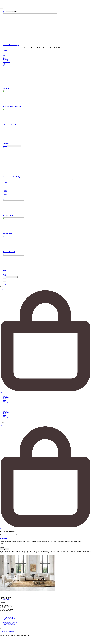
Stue (4, 55)
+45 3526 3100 (5, 599)
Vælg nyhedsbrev (4, 545)
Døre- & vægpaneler (7, 65)
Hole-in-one (6, 88)
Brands (4, 400)
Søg (1, 286)
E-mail (1, 543)
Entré (4, 63)
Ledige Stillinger (6, 619)
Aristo (4, 270)
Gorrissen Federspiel (9, 252)
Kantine (4, 192)
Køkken (4, 58)
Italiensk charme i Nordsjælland (12, 106)
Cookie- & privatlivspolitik (9, 618)
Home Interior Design (11, 45)
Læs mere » (5, 50)
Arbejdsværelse (6, 62)
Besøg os (5, 405)
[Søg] (16, 534)
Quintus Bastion (7, 143)
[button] (45, 288)
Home (4, 395)
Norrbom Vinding (8, 215)
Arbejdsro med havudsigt (10, 125)
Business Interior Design (12, 177)
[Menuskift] (1, 8)
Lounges (5, 190)
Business (5, 396)
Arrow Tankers (7, 233)
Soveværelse (6, 60)
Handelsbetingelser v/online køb (10, 616)
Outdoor (5, 194)
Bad (4, 64)
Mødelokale (5, 189)
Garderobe (5, 59)
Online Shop (6, 397)
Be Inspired (3, 538)
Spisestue (5, 57)
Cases (4, 69)
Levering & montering (8, 617)
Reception (5, 191)
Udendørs (5, 67)
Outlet (4, 398)
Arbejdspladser (6, 187)
